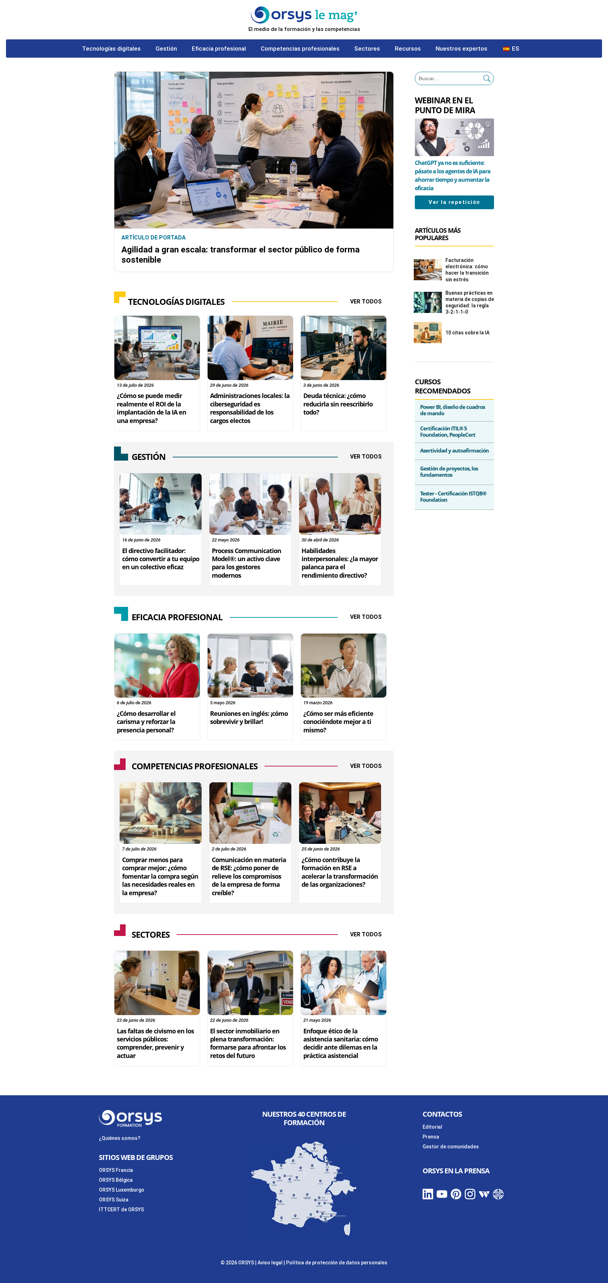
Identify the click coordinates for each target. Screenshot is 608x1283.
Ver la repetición (454, 202)
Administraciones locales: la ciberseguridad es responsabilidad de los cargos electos (250, 407)
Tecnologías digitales (111, 49)
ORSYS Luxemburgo (121, 1190)
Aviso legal (270, 1262)
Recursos (408, 49)
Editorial (432, 1127)
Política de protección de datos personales (336, 1262)
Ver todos (366, 301)
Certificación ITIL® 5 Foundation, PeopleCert (447, 431)
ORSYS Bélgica (116, 1180)
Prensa (431, 1137)
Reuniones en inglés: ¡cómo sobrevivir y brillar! (249, 717)
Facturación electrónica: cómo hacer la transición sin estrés (467, 269)
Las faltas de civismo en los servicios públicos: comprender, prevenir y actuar (155, 1043)
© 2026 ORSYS (238, 1262)
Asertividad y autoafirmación (454, 450)
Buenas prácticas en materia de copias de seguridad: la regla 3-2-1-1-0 (469, 302)
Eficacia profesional (219, 49)
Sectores (367, 49)
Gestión (166, 49)
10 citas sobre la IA (467, 332)
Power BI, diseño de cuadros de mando (452, 410)
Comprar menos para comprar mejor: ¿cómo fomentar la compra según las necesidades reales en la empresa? (160, 876)
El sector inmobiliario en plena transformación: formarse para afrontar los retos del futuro (248, 1043)
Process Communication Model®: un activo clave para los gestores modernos (246, 562)
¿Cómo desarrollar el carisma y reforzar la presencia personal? (146, 721)
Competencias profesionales (300, 49)
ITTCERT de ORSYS (121, 1209)
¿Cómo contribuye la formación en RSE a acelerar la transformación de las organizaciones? (340, 872)
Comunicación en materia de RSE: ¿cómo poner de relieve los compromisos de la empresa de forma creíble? (249, 876)
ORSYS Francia (116, 1170)
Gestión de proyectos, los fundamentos (449, 471)
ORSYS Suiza (113, 1199)
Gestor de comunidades (451, 1146)
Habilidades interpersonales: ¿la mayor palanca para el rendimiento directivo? (340, 562)
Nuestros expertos (461, 49)
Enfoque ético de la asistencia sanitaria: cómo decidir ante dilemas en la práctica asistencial (340, 1043)
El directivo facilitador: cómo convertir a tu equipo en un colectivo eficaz (160, 558)
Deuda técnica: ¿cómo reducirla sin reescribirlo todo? (338, 403)
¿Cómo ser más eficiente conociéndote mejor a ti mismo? (338, 721)
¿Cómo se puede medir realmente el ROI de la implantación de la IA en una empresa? (151, 407)
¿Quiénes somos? (119, 1138)
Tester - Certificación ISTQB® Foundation (453, 496)
